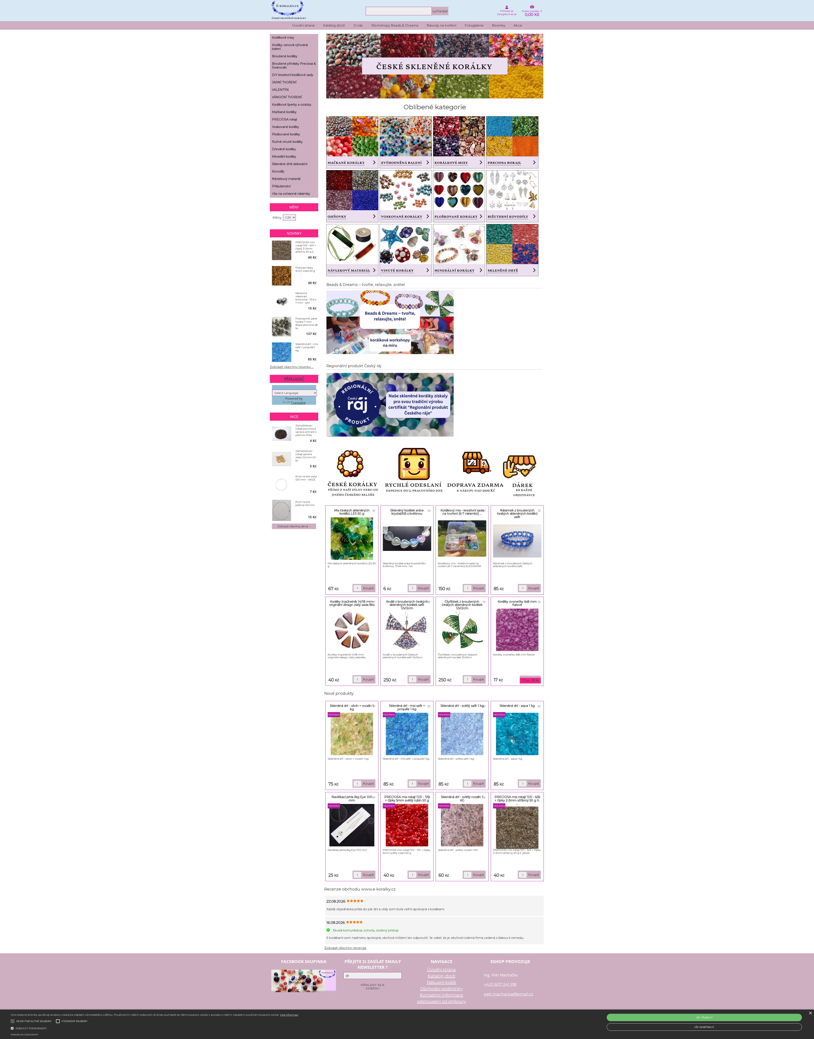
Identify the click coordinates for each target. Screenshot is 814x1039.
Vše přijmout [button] (704, 1017)
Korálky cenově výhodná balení (290, 47)
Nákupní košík (441, 982)
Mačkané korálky (284, 112)
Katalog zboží (334, 25)
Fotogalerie (474, 25)
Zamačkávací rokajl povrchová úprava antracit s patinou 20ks (305, 430)
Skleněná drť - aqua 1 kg (517, 706)
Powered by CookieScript (24, 1034)
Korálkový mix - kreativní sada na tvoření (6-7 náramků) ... (462, 511)
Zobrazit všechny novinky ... (292, 367)
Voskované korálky (285, 127)
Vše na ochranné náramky (291, 194)
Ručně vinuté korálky (287, 142)
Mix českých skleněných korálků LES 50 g (351, 511)
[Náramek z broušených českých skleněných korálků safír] (517, 540)
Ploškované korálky (286, 134)
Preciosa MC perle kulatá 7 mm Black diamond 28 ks (306, 323)
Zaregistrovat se (506, 14)
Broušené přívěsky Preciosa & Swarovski (294, 65)
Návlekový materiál (286, 179)
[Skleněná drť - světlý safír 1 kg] (462, 734)
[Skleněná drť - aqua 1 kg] (517, 734)
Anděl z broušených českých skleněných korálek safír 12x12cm (407, 605)
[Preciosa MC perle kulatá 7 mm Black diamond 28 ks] (281, 327)
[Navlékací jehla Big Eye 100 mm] (351, 825)
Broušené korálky (284, 56)
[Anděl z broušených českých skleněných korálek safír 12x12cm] (407, 632)
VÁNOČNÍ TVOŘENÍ (287, 97)
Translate (298, 403)
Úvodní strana (303, 25)
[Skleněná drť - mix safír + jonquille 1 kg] (407, 734)
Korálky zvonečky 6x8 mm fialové (517, 603)
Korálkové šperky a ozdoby (291, 104)
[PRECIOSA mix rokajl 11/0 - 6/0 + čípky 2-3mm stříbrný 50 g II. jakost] (517, 828)
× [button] (810, 1013)
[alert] (407, 1024)
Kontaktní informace (441, 995)
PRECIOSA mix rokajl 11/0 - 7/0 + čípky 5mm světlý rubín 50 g (407, 798)
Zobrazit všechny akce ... (294, 526)
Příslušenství (281, 186)
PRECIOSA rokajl (284, 119)
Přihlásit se (506, 11)
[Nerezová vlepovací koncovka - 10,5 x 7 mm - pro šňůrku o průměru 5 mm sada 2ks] (281, 301)
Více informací (289, 1014)
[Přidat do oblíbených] (374, 511)
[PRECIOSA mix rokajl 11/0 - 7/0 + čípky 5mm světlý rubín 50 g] (407, 825)
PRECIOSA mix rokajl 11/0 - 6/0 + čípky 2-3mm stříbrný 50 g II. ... (517, 800)
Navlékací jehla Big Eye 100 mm (352, 798)
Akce (518, 25)
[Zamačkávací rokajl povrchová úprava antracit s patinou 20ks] (281, 433)
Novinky (498, 25)
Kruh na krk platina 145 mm (305, 503)
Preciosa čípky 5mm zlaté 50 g (305, 269)
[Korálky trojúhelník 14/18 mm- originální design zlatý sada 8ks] (352, 630)
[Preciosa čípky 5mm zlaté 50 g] (281, 276)
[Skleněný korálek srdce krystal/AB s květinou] (407, 538)
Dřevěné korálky (284, 149)
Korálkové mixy (283, 37)
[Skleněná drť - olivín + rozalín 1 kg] (352, 734)
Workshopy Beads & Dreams (394, 25)
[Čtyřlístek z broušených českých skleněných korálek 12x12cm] (462, 632)
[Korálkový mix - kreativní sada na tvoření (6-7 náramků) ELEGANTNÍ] (462, 538)
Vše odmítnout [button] (704, 1027)
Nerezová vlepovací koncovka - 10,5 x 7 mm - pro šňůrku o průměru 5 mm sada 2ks (305, 297)
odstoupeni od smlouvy (441, 1001)
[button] (154, 1028)
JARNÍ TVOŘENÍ (284, 82)
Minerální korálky (284, 156)
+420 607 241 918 (500, 984)
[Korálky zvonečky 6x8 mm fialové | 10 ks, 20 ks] (517, 630)
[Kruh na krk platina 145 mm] (281, 510)
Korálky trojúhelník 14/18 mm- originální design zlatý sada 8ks (352, 603)
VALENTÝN (280, 90)
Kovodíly (278, 171)
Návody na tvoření (441, 25)
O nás (358, 25)
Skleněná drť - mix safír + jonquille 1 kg (407, 707)
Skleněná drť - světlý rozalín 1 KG (462, 798)
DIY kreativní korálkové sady (292, 75)
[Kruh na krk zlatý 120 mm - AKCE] (281, 484)
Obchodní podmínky (441, 988)
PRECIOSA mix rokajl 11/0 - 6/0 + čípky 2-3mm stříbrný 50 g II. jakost (305, 247)
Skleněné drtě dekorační (289, 164)
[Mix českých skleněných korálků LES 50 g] (352, 538)
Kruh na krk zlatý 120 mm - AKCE (306, 478)
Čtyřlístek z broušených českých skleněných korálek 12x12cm (462, 605)
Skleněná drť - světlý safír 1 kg (462, 706)
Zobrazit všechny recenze (345, 948)
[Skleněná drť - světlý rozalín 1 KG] (462, 825)
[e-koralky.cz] (435, 97)
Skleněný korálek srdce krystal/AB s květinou (407, 511)
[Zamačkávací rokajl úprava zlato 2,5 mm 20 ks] (281, 459)
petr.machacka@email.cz (508, 994)
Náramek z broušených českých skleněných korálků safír (517, 513)
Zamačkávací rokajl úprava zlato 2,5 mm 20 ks (305, 455)
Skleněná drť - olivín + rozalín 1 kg (352, 707)
